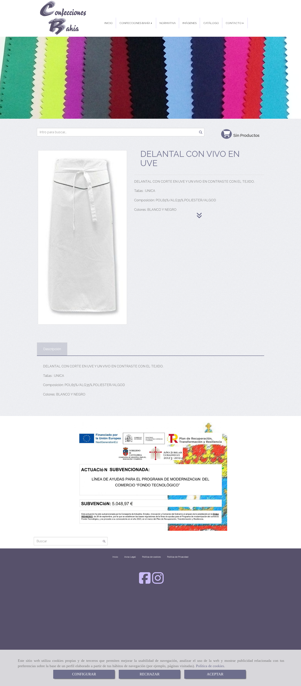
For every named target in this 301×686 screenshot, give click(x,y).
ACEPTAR (215, 674)
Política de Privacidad (177, 557)
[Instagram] (158, 581)
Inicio (115, 557)
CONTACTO (234, 23)
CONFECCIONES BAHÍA (135, 23)
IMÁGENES (189, 23)
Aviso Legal (130, 557)
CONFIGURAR (84, 674)
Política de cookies (210, 666)
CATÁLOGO (211, 23)
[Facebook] (144, 581)
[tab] (52, 349)
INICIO (108, 23)
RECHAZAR (150, 674)
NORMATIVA (168, 23)
